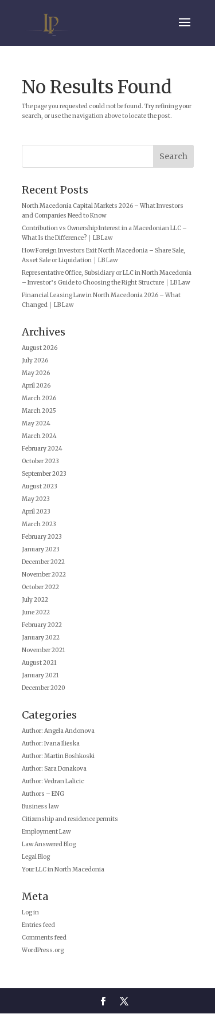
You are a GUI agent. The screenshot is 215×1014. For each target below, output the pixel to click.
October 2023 (40, 461)
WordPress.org (43, 950)
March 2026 (39, 398)
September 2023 (44, 474)
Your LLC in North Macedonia (63, 869)
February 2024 (42, 448)
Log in (30, 912)
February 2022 (42, 625)
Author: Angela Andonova (58, 731)
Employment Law (46, 831)
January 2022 (41, 637)
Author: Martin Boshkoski (58, 756)
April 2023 (36, 511)
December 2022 (43, 562)
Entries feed (38, 925)
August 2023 (39, 486)
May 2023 (36, 499)
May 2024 (36, 423)
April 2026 (36, 385)
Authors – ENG (43, 794)
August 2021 (39, 662)
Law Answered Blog (49, 844)
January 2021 (40, 675)
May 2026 (36, 373)
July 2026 (35, 360)
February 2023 (42, 536)
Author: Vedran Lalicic (53, 781)
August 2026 (39, 348)
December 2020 (43, 688)
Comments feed (44, 937)
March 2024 (39, 436)
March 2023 (39, 524)
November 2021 (43, 650)
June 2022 (36, 612)
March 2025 (39, 411)
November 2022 (44, 574)
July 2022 (35, 599)
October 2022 (40, 587)
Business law (40, 806)
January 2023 (41, 549)
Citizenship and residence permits (70, 819)
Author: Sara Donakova (54, 768)
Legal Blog (36, 857)
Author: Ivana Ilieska (51, 743)
